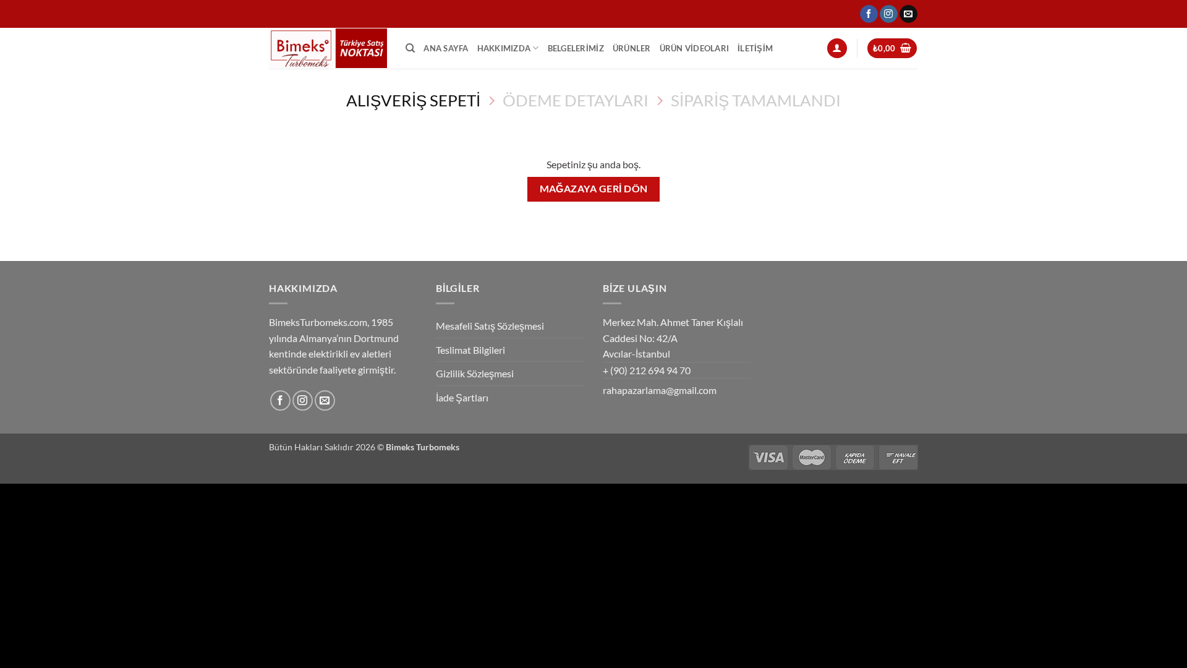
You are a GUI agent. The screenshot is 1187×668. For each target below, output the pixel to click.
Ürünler (632, 48)
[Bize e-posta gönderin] (908, 14)
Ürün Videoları (695, 48)
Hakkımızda (504, 48)
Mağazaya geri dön (594, 188)
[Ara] (410, 48)
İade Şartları (462, 397)
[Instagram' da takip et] (889, 14)
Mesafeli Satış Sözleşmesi (490, 326)
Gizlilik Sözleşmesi (475, 373)
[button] (837, 48)
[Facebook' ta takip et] (869, 14)
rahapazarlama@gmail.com (660, 390)
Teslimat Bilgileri (470, 350)
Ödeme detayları (576, 100)
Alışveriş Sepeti (413, 100)
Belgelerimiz (576, 48)
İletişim (755, 48)
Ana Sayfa (445, 48)
